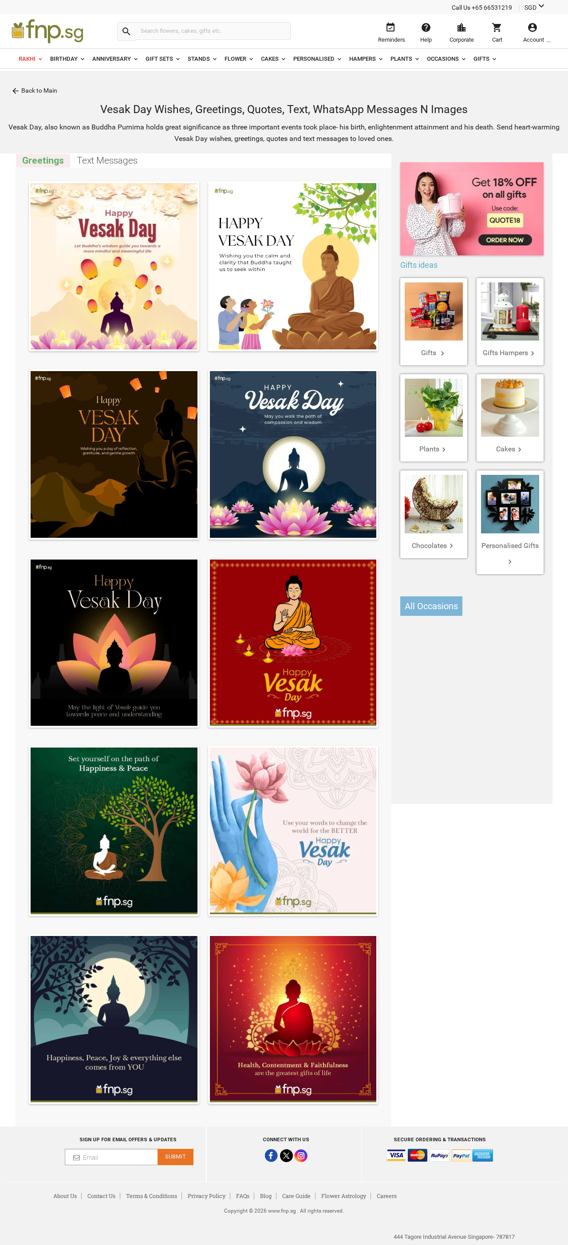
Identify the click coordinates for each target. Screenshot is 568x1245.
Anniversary (111, 58)
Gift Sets (159, 58)
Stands (199, 58)
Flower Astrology (343, 1195)
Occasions (443, 58)
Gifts (481, 58)
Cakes (270, 58)
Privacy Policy (206, 1195)
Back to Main (34, 90)
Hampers (362, 58)
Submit (175, 1156)
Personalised (314, 58)
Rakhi (27, 58)
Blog (266, 1195)
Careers (387, 1195)
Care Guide (296, 1195)
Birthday (64, 58)
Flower (235, 58)
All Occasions (431, 606)
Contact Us (101, 1195)
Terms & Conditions (151, 1195)
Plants (401, 58)
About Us (65, 1195)
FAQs (242, 1195)
